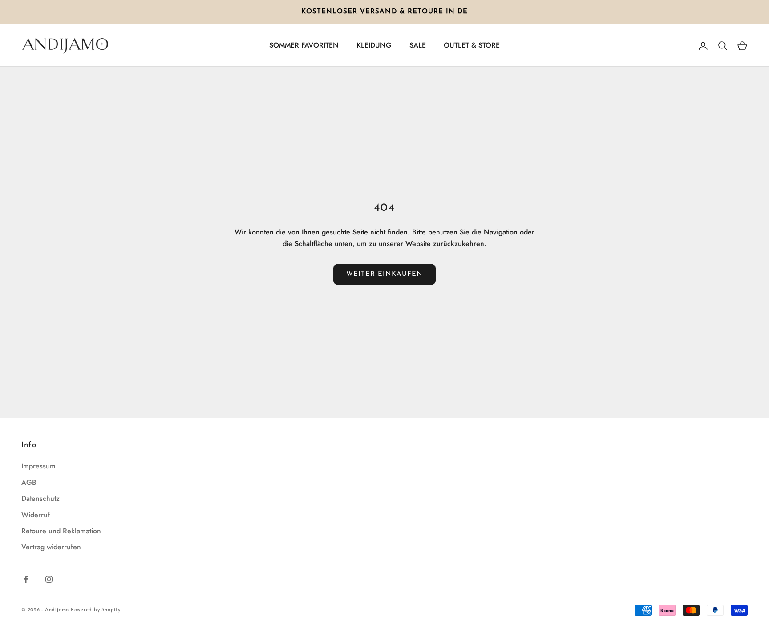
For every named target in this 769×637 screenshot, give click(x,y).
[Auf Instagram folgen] (49, 579)
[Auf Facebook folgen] (25, 579)
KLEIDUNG (374, 45)
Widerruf (35, 515)
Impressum (38, 466)
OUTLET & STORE (472, 45)
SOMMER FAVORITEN (304, 45)
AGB (28, 482)
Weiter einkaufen (384, 274)
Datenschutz (40, 498)
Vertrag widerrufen (51, 547)
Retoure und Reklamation (61, 531)
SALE (417, 45)
